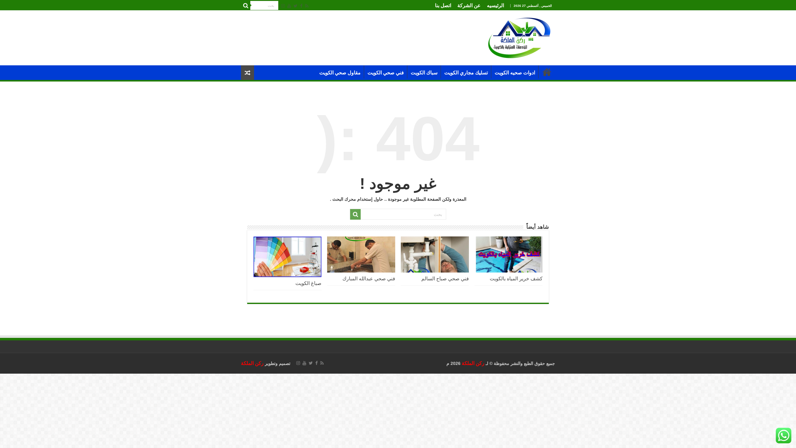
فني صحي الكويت (386, 72)
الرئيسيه (495, 5)
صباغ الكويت (308, 283)
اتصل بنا (443, 5)
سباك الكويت (424, 72)
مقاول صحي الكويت (340, 72)
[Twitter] (295, 6)
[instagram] (282, 6)
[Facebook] (301, 6)
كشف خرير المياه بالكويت (516, 278)
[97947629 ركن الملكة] (519, 37)
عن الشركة (469, 5)
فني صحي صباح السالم (445, 278)
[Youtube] (289, 6)
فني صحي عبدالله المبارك (368, 278)
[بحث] (245, 5)
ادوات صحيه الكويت (515, 72)
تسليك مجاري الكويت (466, 72)
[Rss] (306, 6)
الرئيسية (547, 71)
